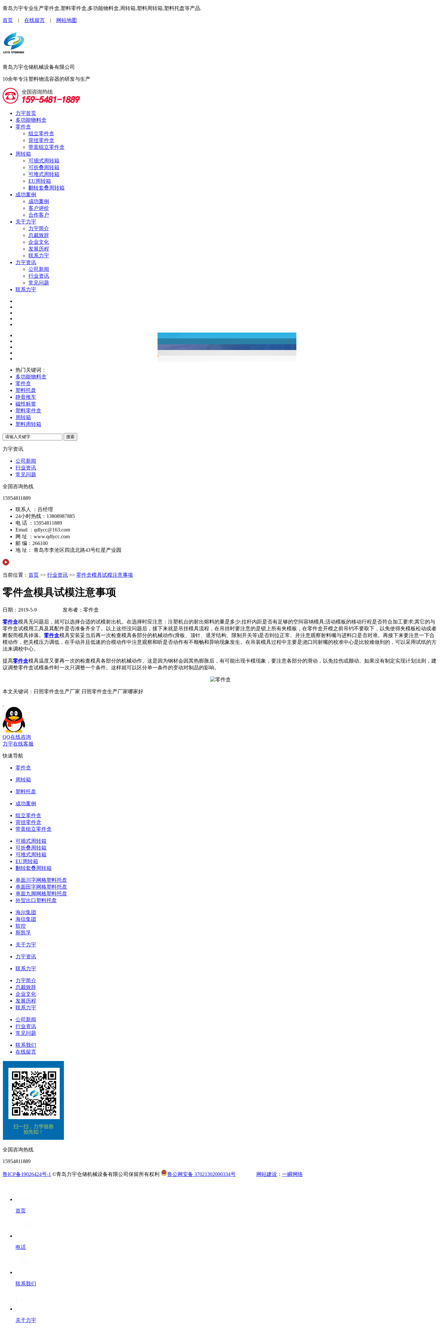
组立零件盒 (41, 133)
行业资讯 (38, 276)
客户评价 (38, 208)
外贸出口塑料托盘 (36, 900)
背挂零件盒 (41, 140)
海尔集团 (25, 912)
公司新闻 (38, 269)
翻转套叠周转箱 (46, 188)
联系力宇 (38, 255)
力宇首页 (25, 113)
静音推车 (25, 397)
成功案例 (25, 194)
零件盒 (23, 126)
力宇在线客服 (18, 744)
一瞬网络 (292, 1174)
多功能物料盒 (30, 120)
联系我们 (25, 1045)
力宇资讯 (25, 262)
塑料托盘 (25, 390)
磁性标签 (25, 404)
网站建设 (266, 1174)
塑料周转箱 (28, 424)
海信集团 (25, 919)
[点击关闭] (3, 703)
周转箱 (23, 154)
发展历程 (38, 249)
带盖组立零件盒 (46, 147)
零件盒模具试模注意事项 (104, 575)
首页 (8, 20)
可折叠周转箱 (43, 167)
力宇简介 (38, 228)
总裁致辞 (38, 235)
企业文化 (38, 242)
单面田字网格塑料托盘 (41, 887)
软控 (20, 926)
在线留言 (34, 20)
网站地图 (66, 20)
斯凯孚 (23, 932)
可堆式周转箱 (43, 174)
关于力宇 (25, 221)
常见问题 (38, 282)
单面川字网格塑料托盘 (41, 880)
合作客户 (38, 215)
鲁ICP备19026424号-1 (27, 1174)
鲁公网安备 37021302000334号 (201, 1174)
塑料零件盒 (28, 410)
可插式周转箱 (43, 160)
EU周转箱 (39, 181)
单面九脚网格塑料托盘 (41, 893)
